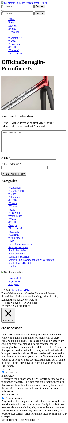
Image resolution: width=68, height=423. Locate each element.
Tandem (12, 266)
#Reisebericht (15, 53)
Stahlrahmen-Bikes (36, 2)
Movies (12, 25)
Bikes (11, 19)
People (12, 22)
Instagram (13, 284)
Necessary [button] (7, 369)
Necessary (11, 372)
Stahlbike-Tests (16, 253)
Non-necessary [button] (9, 394)
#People (12, 225)
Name (4, 157)
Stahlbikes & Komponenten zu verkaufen (31, 259)
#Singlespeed (15, 237)
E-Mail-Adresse (10, 163)
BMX (11, 240)
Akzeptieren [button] (31, 302)
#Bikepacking (16, 190)
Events (12, 28)
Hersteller (13, 31)
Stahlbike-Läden (17, 250)
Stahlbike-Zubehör (18, 256)
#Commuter (14, 37)
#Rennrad (13, 50)
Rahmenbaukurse (18, 247)
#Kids (11, 209)
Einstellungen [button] (12, 302)
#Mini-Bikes (15, 215)
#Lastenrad (14, 44)
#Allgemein (14, 187)
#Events (12, 203)
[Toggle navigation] (2, 10)
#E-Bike (13, 200)
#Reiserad (13, 231)
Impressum (14, 281)
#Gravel (12, 40)
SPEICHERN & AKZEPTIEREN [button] (20, 419)
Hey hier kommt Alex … (22, 244)
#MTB (12, 47)
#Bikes (12, 193)
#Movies (13, 219)
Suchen (39, 6)
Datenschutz (15, 277)
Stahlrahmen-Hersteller (21, 262)
